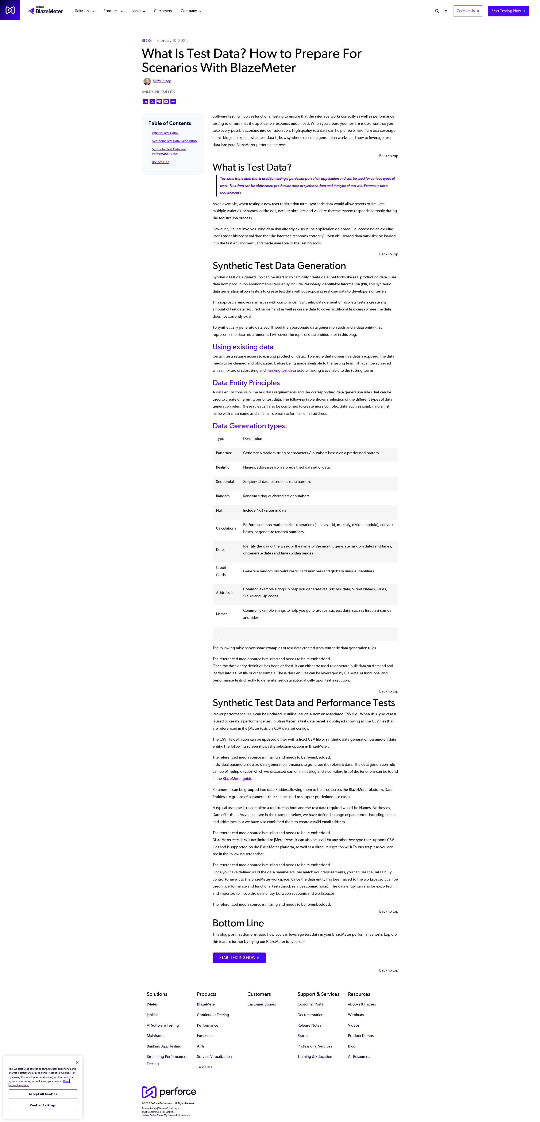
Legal (176, 1108)
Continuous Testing (213, 1014)
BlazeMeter (206, 1004)
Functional (205, 1035)
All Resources (359, 1056)
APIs (200, 1046)
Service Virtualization (214, 1056)
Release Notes (309, 1025)
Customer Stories (261, 1004)
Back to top (388, 155)
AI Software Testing (163, 1025)
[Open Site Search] (437, 11)
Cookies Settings (43, 1105)
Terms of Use (165, 1108)
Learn (136, 10)
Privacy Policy (149, 1108)
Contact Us (466, 10)
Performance (207, 1025)
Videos (353, 1025)
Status (303, 1035)
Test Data (204, 1067)
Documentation (310, 1014)
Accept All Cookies (43, 1094)
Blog (352, 1046)
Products (111, 10)
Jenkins (152, 1014)
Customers (163, 10)
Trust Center (148, 1111)
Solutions (82, 10)
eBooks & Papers (362, 1004)
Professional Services (315, 1046)
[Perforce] (10, 10)
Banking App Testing (164, 1046)
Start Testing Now (506, 10)
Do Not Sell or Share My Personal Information (166, 1115)
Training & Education (315, 1056)
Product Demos (361, 1035)
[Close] (77, 1062)
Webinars (356, 1014)
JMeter (152, 1004)
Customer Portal (311, 1004)
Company (189, 10)
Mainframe (156, 1035)
